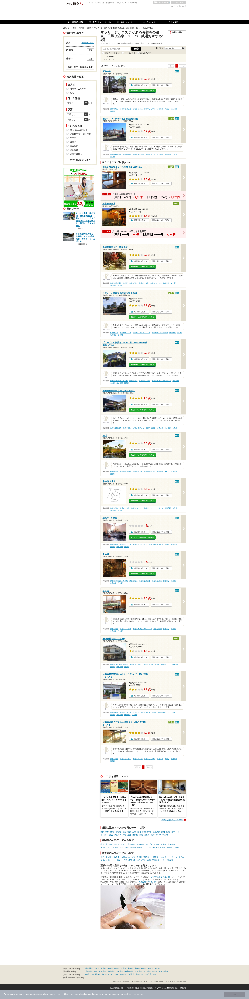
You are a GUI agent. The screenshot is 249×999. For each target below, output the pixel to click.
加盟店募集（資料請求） (122, 982)
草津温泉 (89, 971)
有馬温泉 (102, 971)
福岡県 (157, 968)
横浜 (87, 974)
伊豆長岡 (117, 835)
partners (52, 994)
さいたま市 (109, 974)
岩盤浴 (73, 142)
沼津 (129, 832)
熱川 (163, 832)
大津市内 (147, 974)
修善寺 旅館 (157, 629)
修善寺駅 (160, 109)
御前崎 (165, 835)
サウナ (148, 847)
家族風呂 (140, 847)
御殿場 (118, 832)
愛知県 (150, 968)
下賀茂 (110, 835)
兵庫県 (110, 968)
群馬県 (117, 968)
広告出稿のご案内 (140, 982)
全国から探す (88, 42)
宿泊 (102, 844)
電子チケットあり (112, 53)
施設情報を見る (140, 85)
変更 (90, 50)
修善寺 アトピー (125, 759)
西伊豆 (135, 835)
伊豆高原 (156, 832)
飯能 (117, 974)
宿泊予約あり (145, 53)
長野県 (144, 968)
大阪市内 (130, 974)
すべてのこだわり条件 (80, 160)
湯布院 (154, 971)
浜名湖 (147, 835)
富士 (124, 832)
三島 (134, 832)
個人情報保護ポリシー (117, 988)
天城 (124, 835)
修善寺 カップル (149, 109)
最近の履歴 (178, 2)
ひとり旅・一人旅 (120, 860)
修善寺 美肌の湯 (125, 109)
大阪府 (130, 968)
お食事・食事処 (160, 844)
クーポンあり (129, 53)
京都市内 (139, 974)
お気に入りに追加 (162, 85)
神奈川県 (89, 968)
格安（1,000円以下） (137, 860)
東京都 (123, 968)
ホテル (123, 844)
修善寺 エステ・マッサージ (161, 381)
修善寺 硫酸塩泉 (116, 154)
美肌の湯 (155, 860)
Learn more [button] (138, 994)
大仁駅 (167, 109)
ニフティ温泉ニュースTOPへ (172, 820)
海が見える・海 (158, 847)
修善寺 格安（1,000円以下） (168, 712)
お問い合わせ (181, 982)
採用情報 (183, 988)
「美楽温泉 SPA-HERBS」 (147, 882)
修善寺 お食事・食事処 (161, 544)
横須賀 (98, 974)
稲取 (168, 832)
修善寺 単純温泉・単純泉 (119, 283)
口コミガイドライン (157, 982)
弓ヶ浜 (103, 835)
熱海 (139, 832)
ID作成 (183, 6)
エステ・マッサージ (121, 847)
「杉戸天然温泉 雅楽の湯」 (161, 877)
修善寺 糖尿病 (150, 428)
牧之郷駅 (174, 109)
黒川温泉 (147, 971)
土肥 (129, 835)
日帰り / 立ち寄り (78, 89)
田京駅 (112, 111)
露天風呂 (109, 844)
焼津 (152, 835)
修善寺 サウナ (166, 664)
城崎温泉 (111, 971)
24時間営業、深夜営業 (80, 134)
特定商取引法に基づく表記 (136, 988)
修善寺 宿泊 (114, 109)
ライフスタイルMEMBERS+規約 (166, 988)
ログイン (174, 6)
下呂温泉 (119, 971)
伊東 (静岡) (146, 832)
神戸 (154, 974)
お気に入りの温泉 (161, 2)
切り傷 (133, 847)
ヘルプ (170, 982)
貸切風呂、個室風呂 (135, 844)
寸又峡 (158, 835)
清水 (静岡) (110, 832)
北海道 (137, 968)
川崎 (92, 974)
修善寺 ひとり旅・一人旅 (141, 333)
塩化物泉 (171, 844)
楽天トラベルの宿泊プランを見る (142, 91)
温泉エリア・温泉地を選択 (80, 67)
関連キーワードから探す (74, 977)
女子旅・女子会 (172, 847)
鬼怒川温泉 (163, 971)
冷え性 (116, 844)
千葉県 (103, 968)
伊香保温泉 (129, 971)
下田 (178, 832)
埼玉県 (96, 968)
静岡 (102, 832)
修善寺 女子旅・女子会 (160, 333)
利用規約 (150, 988)
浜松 (141, 835)
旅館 (149, 860)
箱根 (96, 971)
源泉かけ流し (106, 847)
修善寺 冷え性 (138, 109)
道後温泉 (138, 971)
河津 (173, 832)
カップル (148, 844)
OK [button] (234, 994)
